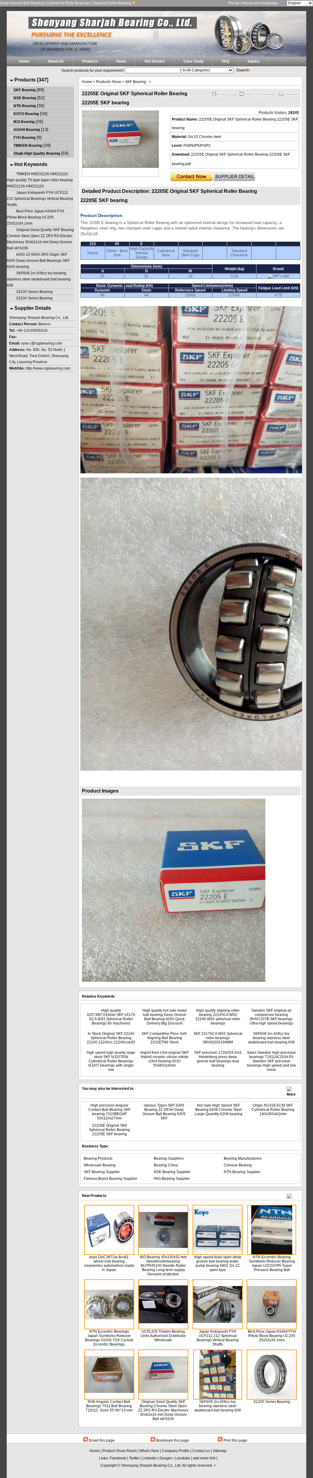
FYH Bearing (24, 138)
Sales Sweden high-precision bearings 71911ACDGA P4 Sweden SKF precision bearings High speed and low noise (271, 1061)
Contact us (201, 1451)
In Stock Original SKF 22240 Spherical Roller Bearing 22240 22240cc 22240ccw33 (111, 1038)
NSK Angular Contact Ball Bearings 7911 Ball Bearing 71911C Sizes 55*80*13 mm (109, 1406)
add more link (204, 1458)
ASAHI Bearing (26, 130)
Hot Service (155, 61)
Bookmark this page (172, 1440)
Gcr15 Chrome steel (204, 137)
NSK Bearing (24, 98)
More (291, 1092)
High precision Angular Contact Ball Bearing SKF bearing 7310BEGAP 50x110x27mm (109, 1111)
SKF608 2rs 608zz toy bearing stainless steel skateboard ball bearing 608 (39, 279)
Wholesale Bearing (100, 1165)
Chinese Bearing (238, 1165)
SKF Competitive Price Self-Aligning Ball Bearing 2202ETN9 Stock (164, 1038)
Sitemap (219, 1451)
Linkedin (149, 1458)
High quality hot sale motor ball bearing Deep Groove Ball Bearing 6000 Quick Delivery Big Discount (164, 1016)
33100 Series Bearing (34, 292)
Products (90, 61)
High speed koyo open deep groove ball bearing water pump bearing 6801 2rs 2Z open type (217, 1263)
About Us (56, 61)
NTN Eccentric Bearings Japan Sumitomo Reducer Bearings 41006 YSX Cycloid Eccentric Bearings (109, 1337)
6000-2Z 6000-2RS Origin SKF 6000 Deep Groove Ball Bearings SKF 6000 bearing (38, 260)
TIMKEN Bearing (27, 145)
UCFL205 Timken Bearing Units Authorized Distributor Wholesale (163, 1335)
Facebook (118, 1458)
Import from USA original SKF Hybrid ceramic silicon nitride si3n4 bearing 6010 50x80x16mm (164, 1059)
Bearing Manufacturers (243, 1158)
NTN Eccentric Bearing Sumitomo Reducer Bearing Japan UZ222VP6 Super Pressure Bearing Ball (272, 1263)
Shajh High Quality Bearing (36, 153)
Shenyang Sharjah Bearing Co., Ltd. (151, 1465)
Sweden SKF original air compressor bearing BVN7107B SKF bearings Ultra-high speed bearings (271, 1016)
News (121, 61)
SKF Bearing (24, 90)
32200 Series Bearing (34, 298)
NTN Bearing (24, 106)
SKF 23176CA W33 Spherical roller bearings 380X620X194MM (217, 1038)
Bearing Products (98, 1158)
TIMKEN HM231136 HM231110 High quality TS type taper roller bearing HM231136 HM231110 (40, 180)
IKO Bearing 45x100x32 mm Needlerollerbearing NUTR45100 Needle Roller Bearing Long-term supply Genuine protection (163, 1265)
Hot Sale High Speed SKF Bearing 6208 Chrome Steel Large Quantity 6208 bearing (218, 1109)
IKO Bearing (24, 122)
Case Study (193, 61)
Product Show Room (119, 1451)
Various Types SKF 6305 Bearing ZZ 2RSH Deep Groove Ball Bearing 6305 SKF (164, 1111)
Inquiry (254, 61)
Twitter (134, 1458)
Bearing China (166, 1165)
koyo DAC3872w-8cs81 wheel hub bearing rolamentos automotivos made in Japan (109, 1263)
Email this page (102, 1440)
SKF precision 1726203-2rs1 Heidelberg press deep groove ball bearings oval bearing (218, 1059)
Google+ (167, 1458)
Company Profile (176, 1451)
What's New (149, 1451)
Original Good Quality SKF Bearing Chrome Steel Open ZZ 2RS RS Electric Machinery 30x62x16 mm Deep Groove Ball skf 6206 (163, 1410)
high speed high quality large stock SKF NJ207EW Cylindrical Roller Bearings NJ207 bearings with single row (111, 1061)
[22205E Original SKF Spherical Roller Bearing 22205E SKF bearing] (120, 166)
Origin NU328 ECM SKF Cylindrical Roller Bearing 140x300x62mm (273, 1109)
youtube (183, 1458)
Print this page (235, 1440)
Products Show (108, 82)
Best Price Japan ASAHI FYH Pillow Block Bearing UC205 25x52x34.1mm (35, 217)
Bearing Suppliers (169, 1158)
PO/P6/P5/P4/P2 (197, 145)
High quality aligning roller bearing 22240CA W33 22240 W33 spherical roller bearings (217, 1016)
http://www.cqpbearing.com (48, 368)
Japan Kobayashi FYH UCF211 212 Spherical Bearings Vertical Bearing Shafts (40, 198)
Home (24, 61)
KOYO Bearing (26, 114)
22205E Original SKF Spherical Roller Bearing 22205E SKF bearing (109, 1129)
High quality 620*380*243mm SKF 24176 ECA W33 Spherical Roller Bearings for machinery (111, 1016)
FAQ (225, 61)
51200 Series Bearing (272, 1402)
